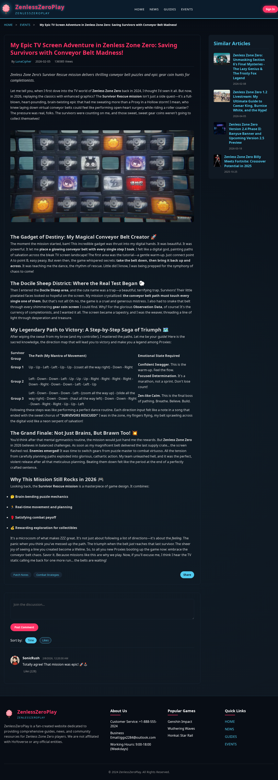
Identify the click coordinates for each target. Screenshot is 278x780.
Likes (45, 640)
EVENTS (187, 9)
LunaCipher (23, 61)
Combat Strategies (47, 575)
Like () (30, 671)
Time (31, 640)
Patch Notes (20, 575)
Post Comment (24, 627)
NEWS (154, 9)
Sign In (270, 9)
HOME (139, 9)
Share (187, 575)
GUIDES (170, 9)
